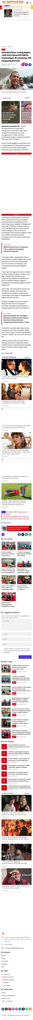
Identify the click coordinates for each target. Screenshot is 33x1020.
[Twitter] (22, 534)
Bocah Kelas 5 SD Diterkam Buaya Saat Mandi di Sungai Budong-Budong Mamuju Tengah (19, 780)
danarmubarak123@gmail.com (14, 948)
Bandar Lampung (8, 980)
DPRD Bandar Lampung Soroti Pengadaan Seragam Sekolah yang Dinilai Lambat (8, 604)
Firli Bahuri (11, 512)
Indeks (3, 993)
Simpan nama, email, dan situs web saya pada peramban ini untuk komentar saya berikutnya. (17, 650)
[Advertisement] (16, 27)
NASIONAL (4, 964)
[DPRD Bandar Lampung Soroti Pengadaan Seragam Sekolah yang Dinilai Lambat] (8, 596)
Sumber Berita (6, 523)
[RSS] (30, 1009)
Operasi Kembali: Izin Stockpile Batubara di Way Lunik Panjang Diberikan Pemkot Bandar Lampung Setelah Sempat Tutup (16, 319)
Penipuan (15, 519)
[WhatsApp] (30, 534)
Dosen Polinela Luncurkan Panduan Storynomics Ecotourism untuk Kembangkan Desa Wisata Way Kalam (8, 554)
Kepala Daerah (22, 512)
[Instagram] (16, 1009)
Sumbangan (25, 519)
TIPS (2, 967)
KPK (27, 516)
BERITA (3, 49)
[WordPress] (13, 1009)
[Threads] (23, 1009)
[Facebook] (19, 534)
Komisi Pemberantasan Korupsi (13, 516)
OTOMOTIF (4, 961)
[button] (27, 3)
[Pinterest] (9, 1009)
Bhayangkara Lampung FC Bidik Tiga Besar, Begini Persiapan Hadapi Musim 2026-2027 (23, 571)
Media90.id (4, 64)
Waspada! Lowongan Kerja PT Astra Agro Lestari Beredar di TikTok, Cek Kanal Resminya (18, 773)
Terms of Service (6, 1001)
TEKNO (3, 958)
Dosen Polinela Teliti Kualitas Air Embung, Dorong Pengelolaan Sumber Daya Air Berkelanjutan (8, 571)
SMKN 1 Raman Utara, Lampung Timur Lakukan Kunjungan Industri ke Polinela (15, 249)
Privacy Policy (5, 998)
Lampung (6, 974)
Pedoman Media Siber (8, 996)
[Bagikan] (30, 64)
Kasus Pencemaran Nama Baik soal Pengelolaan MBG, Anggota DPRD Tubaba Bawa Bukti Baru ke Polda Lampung (7, 587)
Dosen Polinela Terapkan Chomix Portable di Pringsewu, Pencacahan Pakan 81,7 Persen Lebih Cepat (23, 587)
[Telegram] (26, 534)
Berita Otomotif (8, 977)
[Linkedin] (19, 1009)
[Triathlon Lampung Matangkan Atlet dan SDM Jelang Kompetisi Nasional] (24, 546)
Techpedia (6, 985)
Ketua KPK (7, 514)
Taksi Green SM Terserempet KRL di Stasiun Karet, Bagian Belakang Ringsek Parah (19, 787)
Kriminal (6, 519)
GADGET (6, 983)
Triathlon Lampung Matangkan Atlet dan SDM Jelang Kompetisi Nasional (24, 554)
